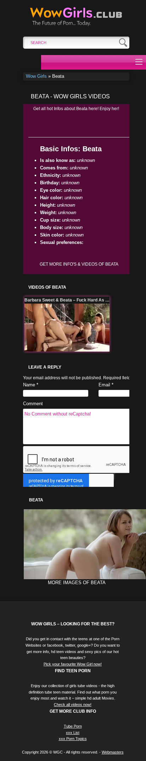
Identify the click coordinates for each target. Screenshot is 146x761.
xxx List (72, 732)
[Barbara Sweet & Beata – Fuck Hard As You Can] (67, 328)
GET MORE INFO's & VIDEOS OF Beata (79, 264)
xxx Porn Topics (73, 738)
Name (29, 384)
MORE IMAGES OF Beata (77, 582)
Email (104, 384)
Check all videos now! (72, 704)
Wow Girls (36, 76)
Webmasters (113, 752)
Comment (33, 403)
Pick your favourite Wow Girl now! (73, 664)
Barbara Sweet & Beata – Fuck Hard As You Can (67, 300)
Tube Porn (73, 726)
